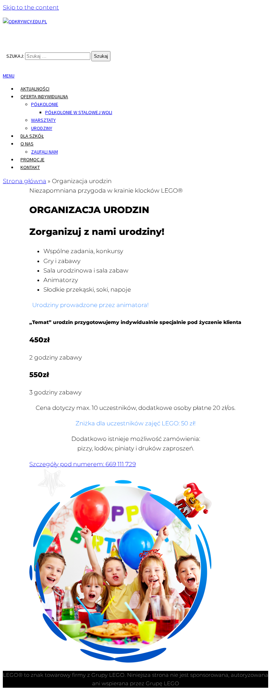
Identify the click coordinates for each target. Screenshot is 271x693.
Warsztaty (43, 120)
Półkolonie (44, 104)
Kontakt (30, 167)
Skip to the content (31, 7)
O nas (27, 144)
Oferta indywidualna (44, 96)
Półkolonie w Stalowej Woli (78, 112)
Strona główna (24, 181)
